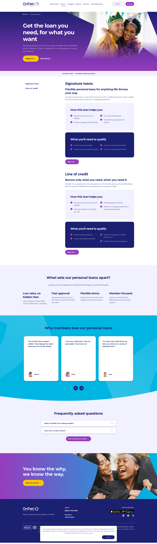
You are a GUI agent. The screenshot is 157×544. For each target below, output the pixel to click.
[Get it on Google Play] (128, 511)
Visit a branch (45, 58)
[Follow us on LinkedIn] (123, 515)
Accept (108, 537)
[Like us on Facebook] (128, 515)
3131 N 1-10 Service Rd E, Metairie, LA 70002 (38, 514)
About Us (86, 4)
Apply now (30, 58)
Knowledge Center (97, 4)
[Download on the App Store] (115, 511)
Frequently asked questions (85, 73)
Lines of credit (31, 88)
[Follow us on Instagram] (133, 515)
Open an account (32, 483)
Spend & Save (54, 4)
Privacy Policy (89, 533)
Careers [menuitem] (131, 526)
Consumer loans (67, 73)
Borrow (63, 4)
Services (78, 4)
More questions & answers (77, 439)
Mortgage (70, 4)
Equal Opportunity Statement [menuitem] (119, 526)
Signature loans (32, 84)
